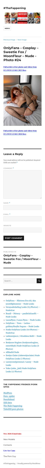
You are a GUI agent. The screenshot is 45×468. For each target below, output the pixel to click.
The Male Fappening (12, 406)
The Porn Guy (9, 456)
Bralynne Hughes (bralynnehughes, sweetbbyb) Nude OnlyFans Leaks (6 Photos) (22, 345)
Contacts (7, 445)
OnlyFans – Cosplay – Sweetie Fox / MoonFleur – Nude (20, 52)
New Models (9, 439)
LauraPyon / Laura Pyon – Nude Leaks (23, 320)
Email (6, 214)
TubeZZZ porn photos (13, 409)
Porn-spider (9, 396)
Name (6, 203)
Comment (8, 168)
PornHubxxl (9, 399)
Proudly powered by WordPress (28, 464)
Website (7, 225)
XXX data (7, 402)
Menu (7, 28)
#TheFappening (14, 8)
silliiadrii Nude (12, 352)
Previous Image (9, 40)
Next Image (22, 40)
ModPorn (7, 393)
